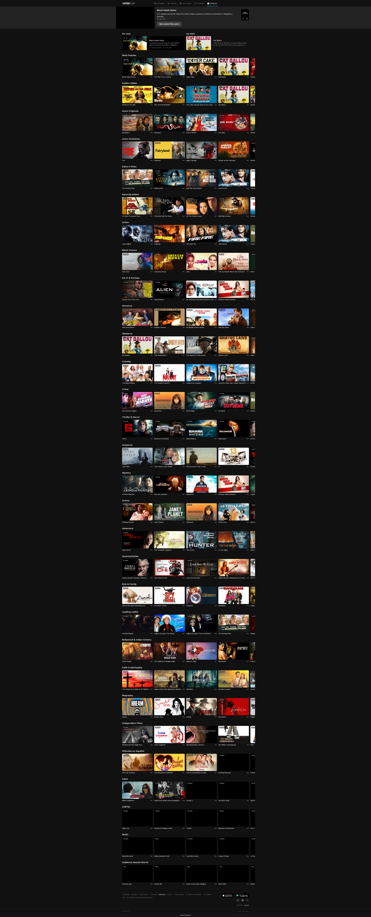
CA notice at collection (194, 894)
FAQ (123, 897)
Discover (174, 3)
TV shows (201, 3)
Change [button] (246, 905)
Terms (169, 894)
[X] (247, 900)
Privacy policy (179, 894)
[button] (169, 24)
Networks (213, 3)
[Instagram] (237, 900)
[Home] (128, 3)
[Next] (249, 66)
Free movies (187, 3)
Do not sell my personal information (140, 897)
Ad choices (207, 894)
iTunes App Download (228, 896)
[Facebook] (242, 900)
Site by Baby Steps (243, 911)
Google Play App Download (242, 896)
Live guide (160, 3)
